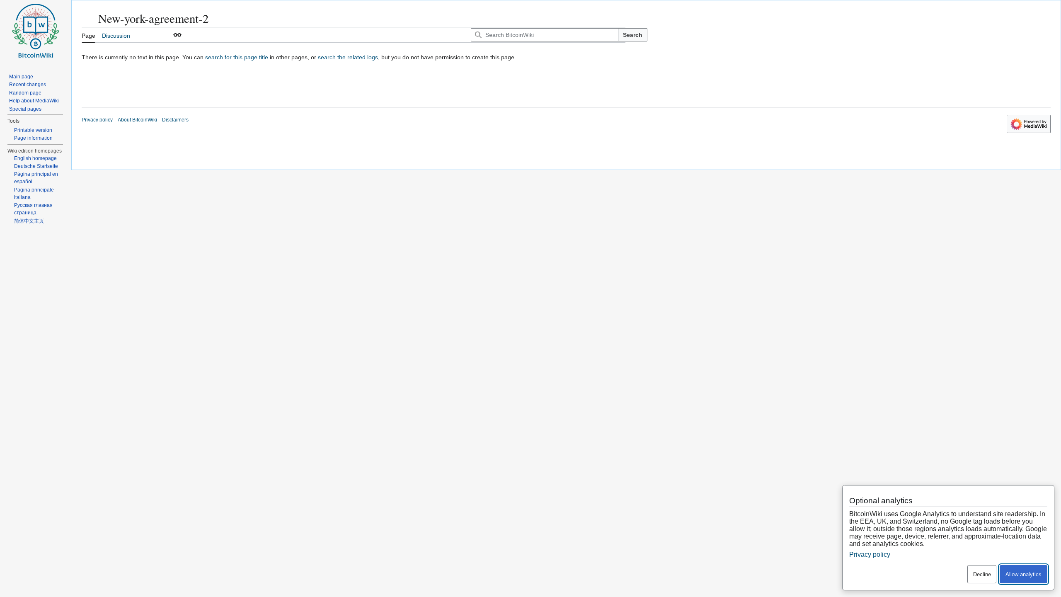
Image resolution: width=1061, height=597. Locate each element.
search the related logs (348, 57)
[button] (177, 34)
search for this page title (236, 57)
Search (632, 35)
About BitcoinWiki (137, 120)
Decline (982, 574)
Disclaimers (175, 120)
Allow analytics (1023, 574)
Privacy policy (97, 120)
